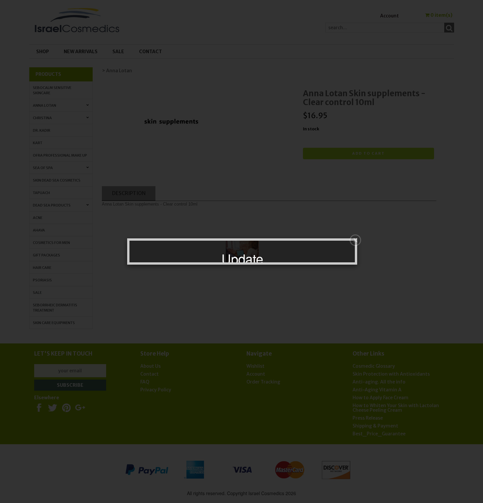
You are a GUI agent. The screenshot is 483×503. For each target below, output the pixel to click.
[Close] (355, 240)
